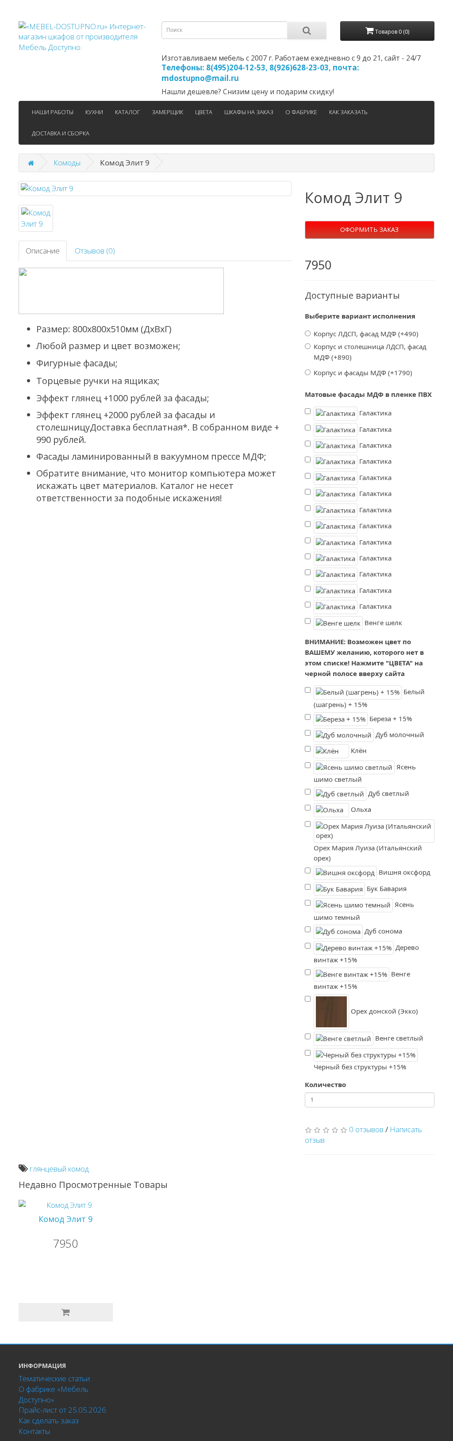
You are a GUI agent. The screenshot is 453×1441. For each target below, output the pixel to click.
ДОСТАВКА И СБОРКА (60, 133)
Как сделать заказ (49, 1420)
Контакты (34, 1431)
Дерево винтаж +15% (366, 954)
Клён (358, 750)
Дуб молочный (399, 734)
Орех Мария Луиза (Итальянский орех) (368, 853)
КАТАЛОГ (127, 112)
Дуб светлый (387, 793)
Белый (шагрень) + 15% (369, 698)
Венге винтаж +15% (362, 980)
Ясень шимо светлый (365, 773)
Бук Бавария (386, 888)
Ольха (360, 809)
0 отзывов (366, 1129)
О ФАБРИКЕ (301, 112)
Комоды (67, 163)
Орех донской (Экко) (383, 1011)
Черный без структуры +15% (360, 1066)
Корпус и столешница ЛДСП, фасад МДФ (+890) (370, 351)
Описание (43, 251)
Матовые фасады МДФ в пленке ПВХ (368, 394)
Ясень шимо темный (364, 911)
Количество (325, 1084)
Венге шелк (382, 622)
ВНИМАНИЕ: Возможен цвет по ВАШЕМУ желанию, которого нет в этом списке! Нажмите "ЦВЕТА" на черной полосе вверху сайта (364, 657)
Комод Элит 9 (65, 1219)
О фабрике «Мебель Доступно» (53, 1394)
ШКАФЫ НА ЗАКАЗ (248, 112)
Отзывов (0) (95, 251)
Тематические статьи (54, 1378)
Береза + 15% (390, 718)
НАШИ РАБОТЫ (52, 112)
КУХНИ (94, 112)
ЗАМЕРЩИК (167, 112)
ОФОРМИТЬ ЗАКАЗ (369, 229)
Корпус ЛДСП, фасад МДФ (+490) (366, 333)
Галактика (374, 412)
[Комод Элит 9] (155, 188)
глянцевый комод (59, 1169)
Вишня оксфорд (403, 872)
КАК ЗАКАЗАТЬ (348, 112)
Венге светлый (398, 1038)
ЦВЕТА (203, 112)
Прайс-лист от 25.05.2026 (62, 1410)
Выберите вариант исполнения (360, 315)
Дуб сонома (382, 930)
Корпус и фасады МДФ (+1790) (363, 372)
